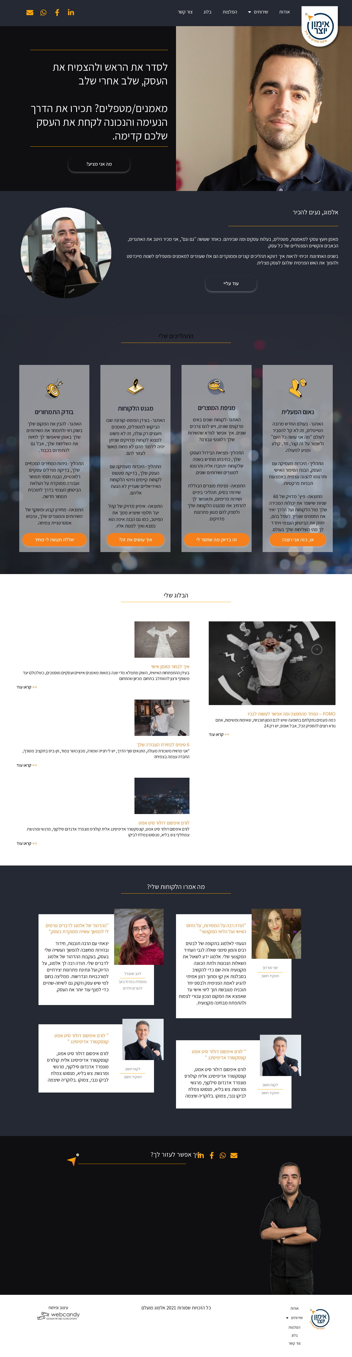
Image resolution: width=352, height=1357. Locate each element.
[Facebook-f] (57, 12)
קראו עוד (216, 734)
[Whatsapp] (43, 12)
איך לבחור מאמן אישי (170, 666)
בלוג (207, 12)
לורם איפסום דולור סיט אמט (164, 823)
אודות (284, 12)
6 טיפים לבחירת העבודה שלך (163, 744)
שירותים (261, 12)
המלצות (229, 12)
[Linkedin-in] (71, 12)
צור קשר (185, 12)
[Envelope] (30, 12)
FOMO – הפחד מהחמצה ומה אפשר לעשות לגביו (292, 714)
